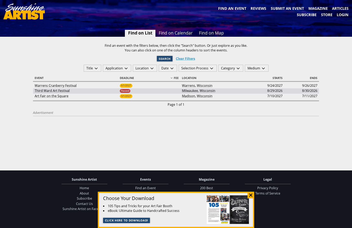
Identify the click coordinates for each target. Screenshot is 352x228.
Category (228, 68)
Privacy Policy (267, 188)
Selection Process (194, 68)
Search (165, 59)
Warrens (188, 85)
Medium (254, 68)
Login (343, 14)
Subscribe (307, 14)
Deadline (127, 78)
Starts (277, 78)
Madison (188, 96)
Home (84, 188)
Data (347, 224)
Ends (313, 78)
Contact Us (84, 203)
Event (39, 78)
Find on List (140, 33)
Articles (340, 8)
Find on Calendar (176, 33)
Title (89, 68)
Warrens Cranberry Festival (56, 85)
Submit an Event (287, 8)
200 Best (206, 188)
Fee (176, 78)
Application (114, 68)
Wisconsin (204, 85)
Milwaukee (190, 90)
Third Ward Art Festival (52, 90)
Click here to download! (126, 220)
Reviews (258, 8)
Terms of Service (267, 193)
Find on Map (211, 33)
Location (142, 68)
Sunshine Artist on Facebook (84, 209)
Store (326, 14)
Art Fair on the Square (51, 96)
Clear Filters (185, 59)
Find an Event (232, 8)
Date (165, 68)
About (84, 193)
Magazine (318, 8)
